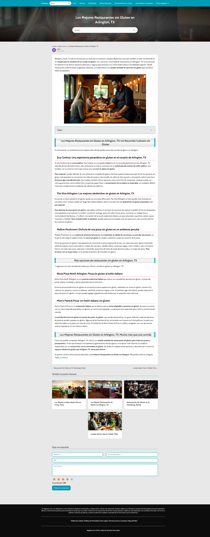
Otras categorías (161, 3)
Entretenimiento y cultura (123, 3)
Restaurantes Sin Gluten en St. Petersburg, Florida (70, 368)
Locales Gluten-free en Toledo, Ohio (144, 368)
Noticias (82, 3)
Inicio (74, 3)
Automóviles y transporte (144, 3)
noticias (44, 3)
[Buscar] (69, 3)
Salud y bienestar (105, 3)
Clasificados (92, 3)
